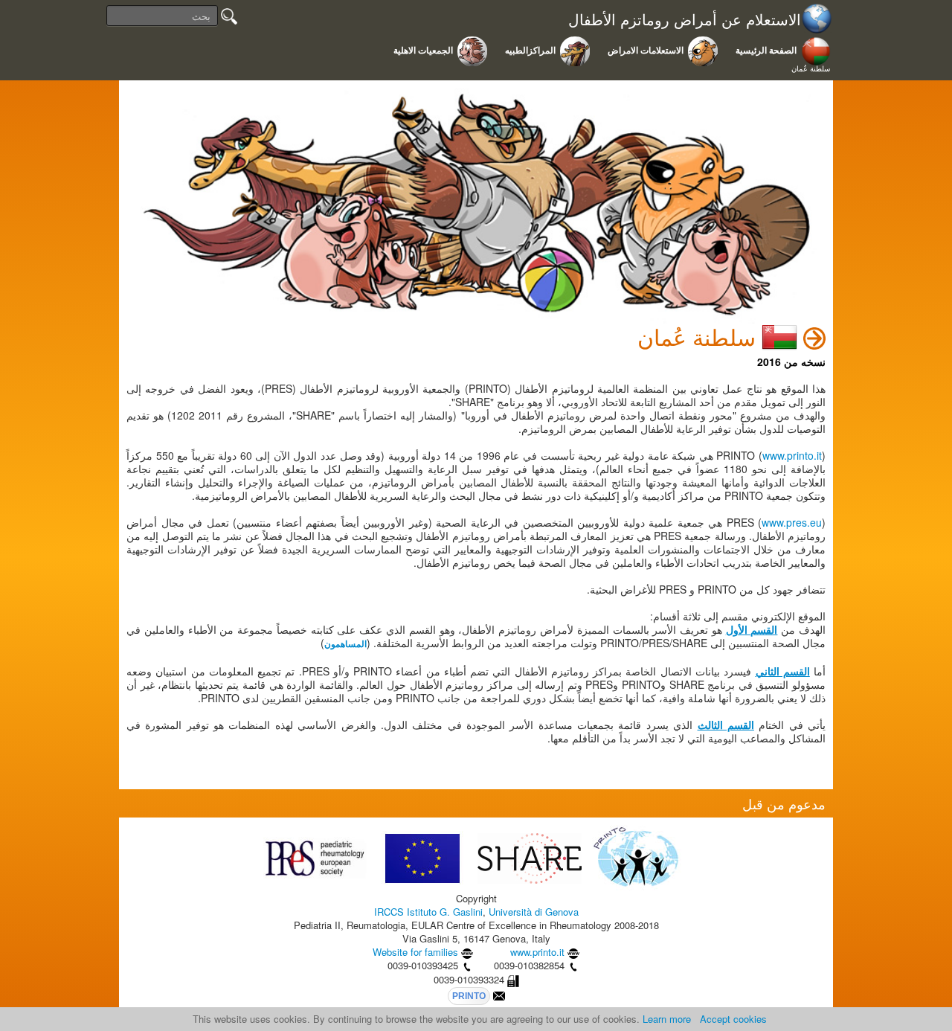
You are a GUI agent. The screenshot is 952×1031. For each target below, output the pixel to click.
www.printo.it (792, 455)
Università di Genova (534, 912)
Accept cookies (733, 1019)
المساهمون (345, 644)
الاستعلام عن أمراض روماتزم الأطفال (684, 20)
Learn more (667, 1019)
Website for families (415, 952)
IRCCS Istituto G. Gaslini (428, 912)
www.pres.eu (792, 522)
